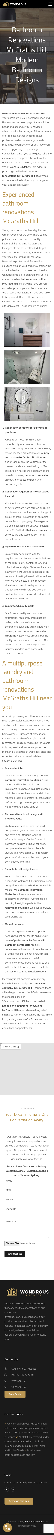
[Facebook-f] (6, 1489)
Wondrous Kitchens (21, 167)
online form (23, 1023)
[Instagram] (13, 1489)
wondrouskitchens (34, 1521)
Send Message (15, 1253)
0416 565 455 (30, 1019)
